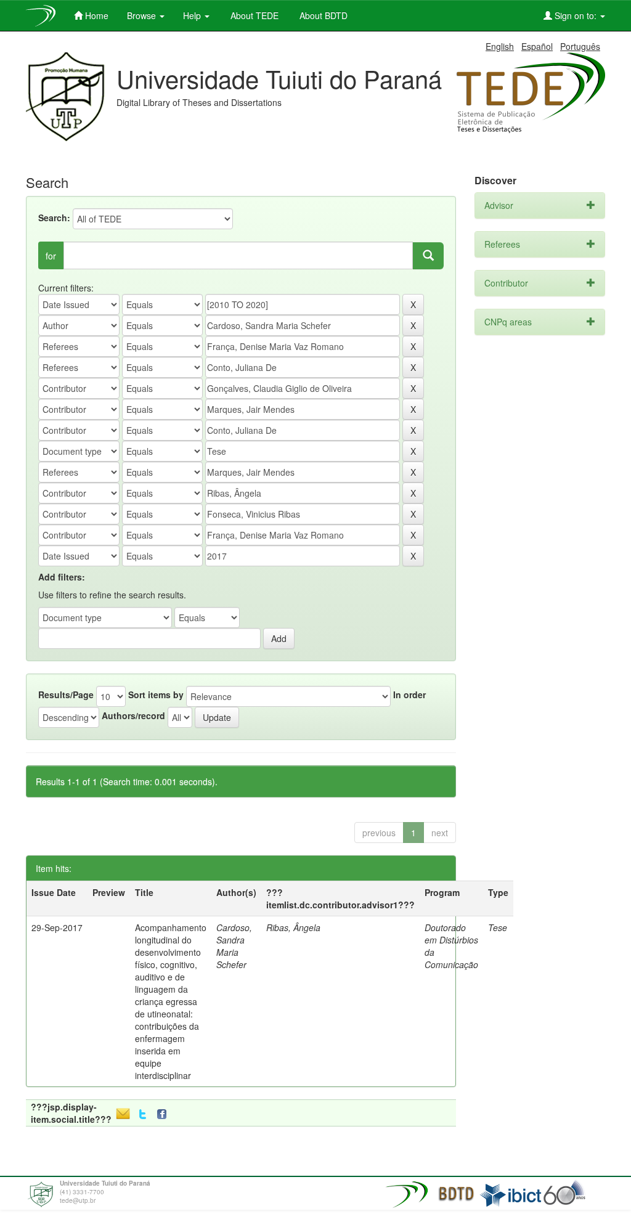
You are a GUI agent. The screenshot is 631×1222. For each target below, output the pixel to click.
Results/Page (66, 694)
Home (95, 15)
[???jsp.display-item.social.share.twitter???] (142, 1114)
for (51, 256)
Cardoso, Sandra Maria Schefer (234, 946)
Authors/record (133, 715)
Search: (54, 217)
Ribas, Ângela (293, 927)
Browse (142, 15)
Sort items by (156, 694)
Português (580, 46)
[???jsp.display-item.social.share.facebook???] (164, 1114)
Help (193, 15)
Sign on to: (575, 15)
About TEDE (253, 15)
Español (537, 46)
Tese (497, 927)
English (500, 46)
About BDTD (322, 15)
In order (409, 694)
